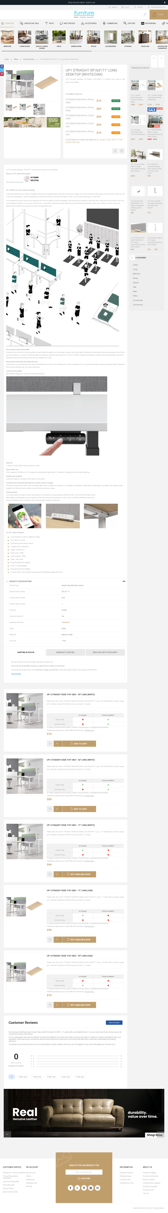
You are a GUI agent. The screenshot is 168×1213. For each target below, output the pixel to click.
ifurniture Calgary (149, 1173)
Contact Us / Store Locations (14, 1173)
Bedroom (136, 274)
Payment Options (126, 1173)
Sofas (135, 265)
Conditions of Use (127, 1183)
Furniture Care (125, 1180)
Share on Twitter (2, 70)
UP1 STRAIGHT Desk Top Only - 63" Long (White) (80, 108)
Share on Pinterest (2, 74)
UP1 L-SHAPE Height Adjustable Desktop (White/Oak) (155, 97)
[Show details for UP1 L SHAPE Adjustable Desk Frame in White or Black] (138, 85)
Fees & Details (16, 674)
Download (65, 622)
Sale (134, 287)
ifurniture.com (148, 1190)
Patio (135, 291)
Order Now (115, 101)
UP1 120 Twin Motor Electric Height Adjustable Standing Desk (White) (155, 133)
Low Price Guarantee (11, 1181)
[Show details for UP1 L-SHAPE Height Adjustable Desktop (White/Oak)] (155, 85)
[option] (12, 108)
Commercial (138, 305)
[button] (164, 40)
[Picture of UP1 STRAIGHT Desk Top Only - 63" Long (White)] (6, 794)
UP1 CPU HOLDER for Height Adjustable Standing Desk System (155, 204)
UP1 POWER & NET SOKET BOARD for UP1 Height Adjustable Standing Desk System (138, 242)
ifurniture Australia (150, 1186)
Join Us (146, 1193)
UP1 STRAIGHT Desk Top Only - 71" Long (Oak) (80, 124)
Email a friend (121, 151)
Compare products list (158, 7)
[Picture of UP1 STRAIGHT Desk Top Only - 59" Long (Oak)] (6, 990)
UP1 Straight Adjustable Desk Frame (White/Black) (138, 132)
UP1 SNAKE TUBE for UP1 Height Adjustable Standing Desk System (155, 241)
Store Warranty (9, 1185)
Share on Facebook (2, 66)
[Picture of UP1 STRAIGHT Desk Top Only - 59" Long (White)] (6, 729)
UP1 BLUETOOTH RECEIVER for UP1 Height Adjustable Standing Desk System (137, 205)
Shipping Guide (125, 1176)
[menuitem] (14, 1172)
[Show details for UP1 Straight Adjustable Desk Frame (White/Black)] (138, 119)
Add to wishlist (50, 744)
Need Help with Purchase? (105, 652)
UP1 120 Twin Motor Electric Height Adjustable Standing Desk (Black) (138, 167)
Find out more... (89, 730)
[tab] (26, 652)
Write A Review (114, 1023)
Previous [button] (7, 1134)
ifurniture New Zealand (151, 1183)
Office (135, 296)
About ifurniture (149, 1180)
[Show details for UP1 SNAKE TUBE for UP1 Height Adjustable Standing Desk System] (155, 227)
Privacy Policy (8, 1188)
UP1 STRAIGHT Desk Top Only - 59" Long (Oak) (80, 132)
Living (135, 269)
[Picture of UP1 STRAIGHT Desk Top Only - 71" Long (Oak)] (6, 925)
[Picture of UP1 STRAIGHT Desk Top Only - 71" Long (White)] (6, 860)
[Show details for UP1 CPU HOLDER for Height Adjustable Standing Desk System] (155, 191)
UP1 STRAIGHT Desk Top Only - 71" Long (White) (80, 116)
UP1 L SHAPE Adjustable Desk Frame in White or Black (137, 98)
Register (114, 7)
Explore (136, 283)
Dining (135, 278)
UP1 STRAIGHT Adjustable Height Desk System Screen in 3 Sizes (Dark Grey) (155, 168)
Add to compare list (115, 151)
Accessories (138, 300)
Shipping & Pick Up (25, 652)
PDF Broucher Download (14, 182)
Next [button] (160, 1134)
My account (30, 1173)
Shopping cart (31, 1183)
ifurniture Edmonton (150, 1176)
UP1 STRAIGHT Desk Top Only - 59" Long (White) (80, 100)
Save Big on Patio (81, 2)
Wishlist (29, 1186)
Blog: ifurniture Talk (10, 1192)
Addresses (30, 1180)
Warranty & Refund (65, 652)
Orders (28, 1176)
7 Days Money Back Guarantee (10, 1177)
